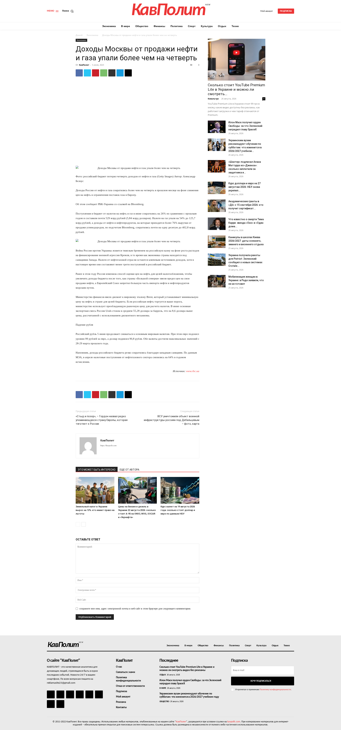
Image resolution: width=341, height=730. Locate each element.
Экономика (92, 35)
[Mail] (70, 694)
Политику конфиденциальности (275, 689)
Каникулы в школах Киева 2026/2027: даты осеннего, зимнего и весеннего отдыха (246, 241)
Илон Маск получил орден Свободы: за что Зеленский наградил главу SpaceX (245, 126)
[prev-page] (78, 524)
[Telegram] (120, 72)
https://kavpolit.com (108, 445)
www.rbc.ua (192, 371)
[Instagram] (60, 694)
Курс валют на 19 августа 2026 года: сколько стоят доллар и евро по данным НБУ (178, 510)
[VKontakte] (51, 704)
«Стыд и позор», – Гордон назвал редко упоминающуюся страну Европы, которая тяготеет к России (102, 420)
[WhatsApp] (103, 72)
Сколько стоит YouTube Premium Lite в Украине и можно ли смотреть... (236, 89)
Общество (164, 701)
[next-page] (83, 524)
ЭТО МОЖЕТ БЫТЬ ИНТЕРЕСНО (96, 469)
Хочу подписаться (260, 681)
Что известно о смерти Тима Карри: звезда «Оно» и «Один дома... (246, 223)
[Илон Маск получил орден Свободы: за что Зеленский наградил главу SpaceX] (217, 127)
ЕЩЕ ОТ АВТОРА (129, 469)
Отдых (162, 675)
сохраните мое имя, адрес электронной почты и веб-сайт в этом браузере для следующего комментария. (135, 608)
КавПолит (84, 64)
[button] (68, 11)
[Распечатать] (111, 72)
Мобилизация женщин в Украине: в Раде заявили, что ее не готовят (246, 280)
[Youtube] (60, 704)
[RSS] (80, 694)
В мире (162, 688)
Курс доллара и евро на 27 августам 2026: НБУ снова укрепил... (244, 187)
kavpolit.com (233, 721)
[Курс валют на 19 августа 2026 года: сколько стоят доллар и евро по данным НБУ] (180, 490)
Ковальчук (213, 98)
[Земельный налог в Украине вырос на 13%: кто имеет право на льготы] (95, 490)
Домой (79, 35)
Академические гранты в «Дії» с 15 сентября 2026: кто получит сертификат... (245, 205)
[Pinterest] (95, 72)
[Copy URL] (128, 72)
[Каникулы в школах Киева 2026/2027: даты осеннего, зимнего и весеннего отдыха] (217, 241)
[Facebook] (79, 72)
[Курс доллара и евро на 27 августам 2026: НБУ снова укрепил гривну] (217, 188)
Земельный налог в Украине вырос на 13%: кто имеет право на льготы (95, 510)
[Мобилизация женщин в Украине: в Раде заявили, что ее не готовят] (217, 281)
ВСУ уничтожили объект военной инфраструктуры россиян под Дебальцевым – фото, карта (171, 420)
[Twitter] (87, 72)
